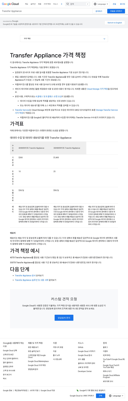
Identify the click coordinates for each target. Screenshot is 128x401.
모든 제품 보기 (33, 347)
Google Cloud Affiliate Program (111, 376)
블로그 (105, 347)
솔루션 (33, 4)
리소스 (55, 4)
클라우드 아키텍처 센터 (86, 363)
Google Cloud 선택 (10, 351)
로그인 (122, 4)
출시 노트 (56, 355)
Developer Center (85, 371)
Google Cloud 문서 (85, 355)
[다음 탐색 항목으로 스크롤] (61, 4)
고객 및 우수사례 (9, 371)
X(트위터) (106, 355)
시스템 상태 (57, 359)
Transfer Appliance (12, 11)
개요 (26, 4)
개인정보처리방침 (21, 390)
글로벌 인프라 (8, 367)
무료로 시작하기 (116, 11)
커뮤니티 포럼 (58, 347)
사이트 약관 (34, 390)
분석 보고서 (7, 375)
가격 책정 (47, 4)
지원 (54, 351)
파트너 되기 (107, 371)
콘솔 (114, 4)
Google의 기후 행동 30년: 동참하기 (92, 390)
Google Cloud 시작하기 (86, 351)
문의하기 (99, 11)
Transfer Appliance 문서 (25, 275)
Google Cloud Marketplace (38, 361)
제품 (39, 4)
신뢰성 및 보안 (8, 355)
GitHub (80, 347)
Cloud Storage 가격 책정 (97, 89)
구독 (100, 396)
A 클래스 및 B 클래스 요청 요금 (49, 96)
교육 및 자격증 (83, 367)
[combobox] (77, 4)
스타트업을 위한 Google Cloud (37, 356)
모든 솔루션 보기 (34, 351)
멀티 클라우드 (8, 363)
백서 (4, 379)
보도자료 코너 (108, 381)
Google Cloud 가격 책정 (37, 365)
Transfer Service (22, 110)
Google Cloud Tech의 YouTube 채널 (111, 366)
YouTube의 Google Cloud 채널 (113, 360)
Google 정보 (7, 390)
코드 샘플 (81, 359)
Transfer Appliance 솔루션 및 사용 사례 (31, 280)
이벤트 (105, 351)
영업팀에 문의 (64, 318)
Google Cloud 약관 (48, 390)
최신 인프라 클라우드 (10, 359)
